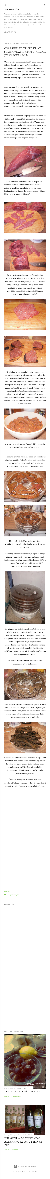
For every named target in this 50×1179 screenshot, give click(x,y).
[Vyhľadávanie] (44, 4)
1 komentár (15, 1150)
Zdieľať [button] (6, 891)
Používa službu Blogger (27, 1166)
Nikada (34, 1171)
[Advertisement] (25, 999)
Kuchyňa (15, 895)
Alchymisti (11, 9)
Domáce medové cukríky (22, 1091)
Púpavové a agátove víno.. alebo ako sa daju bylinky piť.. (23, 1141)
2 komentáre (16, 1096)
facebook (10, 32)
